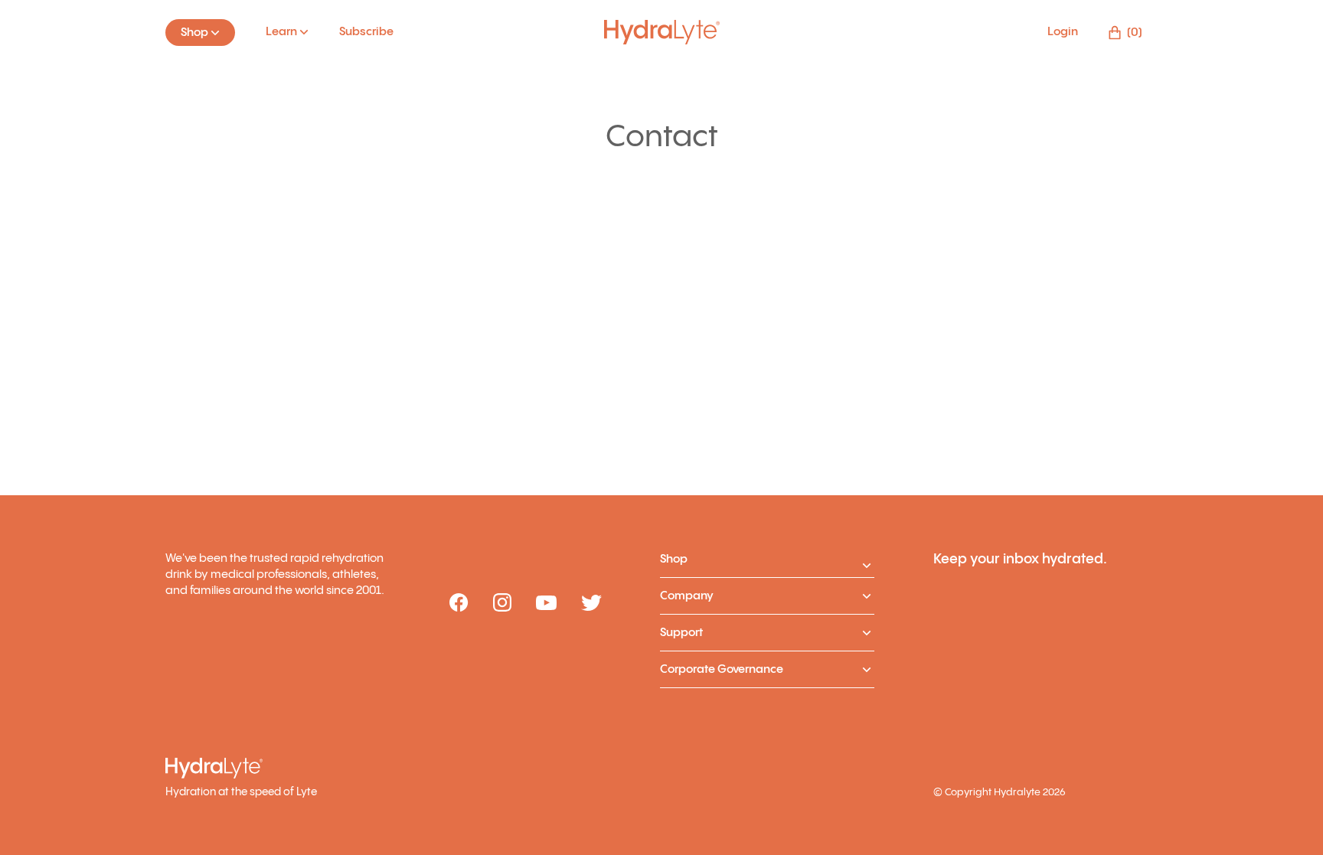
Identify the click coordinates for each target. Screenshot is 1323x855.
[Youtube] (546, 604)
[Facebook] (459, 603)
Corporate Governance (721, 669)
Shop (674, 559)
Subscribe (366, 32)
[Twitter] (591, 604)
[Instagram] (502, 603)
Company (687, 596)
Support (681, 632)
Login (1062, 32)
